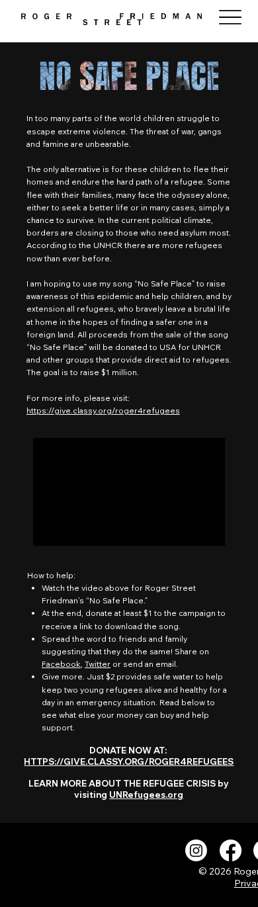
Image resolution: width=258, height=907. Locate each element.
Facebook (61, 664)
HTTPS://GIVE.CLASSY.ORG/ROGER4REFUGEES (129, 761)
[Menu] (230, 17)
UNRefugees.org (146, 794)
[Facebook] (230, 850)
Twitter (97, 664)
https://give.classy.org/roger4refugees (103, 410)
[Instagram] (196, 850)
